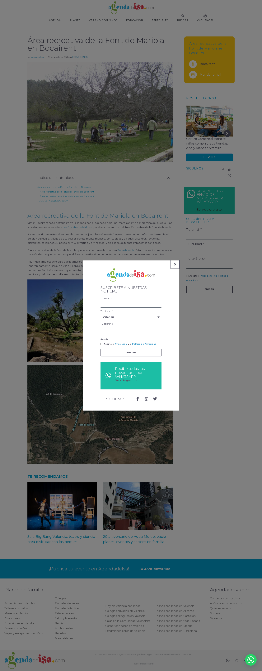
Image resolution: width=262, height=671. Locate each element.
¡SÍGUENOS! (115, 399)
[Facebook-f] (138, 399)
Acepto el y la (130, 344)
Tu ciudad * (107, 311)
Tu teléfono (107, 323)
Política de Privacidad (144, 344)
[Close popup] (175, 264)
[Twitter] (155, 399)
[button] (251, 660)
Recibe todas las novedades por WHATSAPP (130, 372)
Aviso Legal (121, 344)
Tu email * (106, 298)
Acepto (105, 339)
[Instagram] (146, 399)
